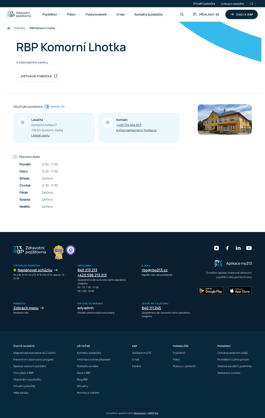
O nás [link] (120, 14)
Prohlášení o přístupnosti (233, 359)
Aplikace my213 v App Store (240, 290)
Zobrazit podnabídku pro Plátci (78, 14)
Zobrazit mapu (26, 307)
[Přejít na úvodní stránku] (19, 14)
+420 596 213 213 (92, 275)
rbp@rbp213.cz (155, 270)
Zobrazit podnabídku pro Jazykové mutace (255, 3)
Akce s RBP (83, 373)
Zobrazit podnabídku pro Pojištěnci (60, 14)
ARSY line (153, 413)
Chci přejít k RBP (23, 373)
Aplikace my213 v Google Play (210, 290)
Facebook (227, 248)
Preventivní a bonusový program (33, 359)
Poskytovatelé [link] (96, 14)
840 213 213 (87, 270)
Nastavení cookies (228, 373)
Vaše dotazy (20, 393)
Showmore (140, 413)
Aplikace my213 (141, 353)
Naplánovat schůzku (35, 270)
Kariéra (136, 366)
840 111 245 (151, 307)
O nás (135, 359)
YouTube (249, 248)
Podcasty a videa (87, 366)
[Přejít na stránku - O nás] (71, 250)
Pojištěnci (179, 353)
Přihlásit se (209, 14)
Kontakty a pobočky (89, 353)
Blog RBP (82, 379)
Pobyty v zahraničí (184, 366)
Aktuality (82, 386)
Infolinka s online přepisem (94, 359)
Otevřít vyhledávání (182, 14)
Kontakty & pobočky (148, 14)
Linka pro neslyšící (232, 4)
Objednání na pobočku (27, 379)
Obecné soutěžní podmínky (234, 366)
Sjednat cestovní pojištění (29, 366)
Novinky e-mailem (88, 393)
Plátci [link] (71, 14)
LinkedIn (238, 248)
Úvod (9, 28)
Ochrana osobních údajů (232, 353)
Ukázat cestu (40, 135)
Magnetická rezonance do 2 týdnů (34, 353)
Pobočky (19, 28)
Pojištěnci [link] (49, 14)
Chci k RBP (244, 14)
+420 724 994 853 (128, 125)
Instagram (216, 248)
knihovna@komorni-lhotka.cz (136, 130)
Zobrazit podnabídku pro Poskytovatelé (109, 14)
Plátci (176, 359)
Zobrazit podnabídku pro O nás (127, 14)
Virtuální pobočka (204, 3)
